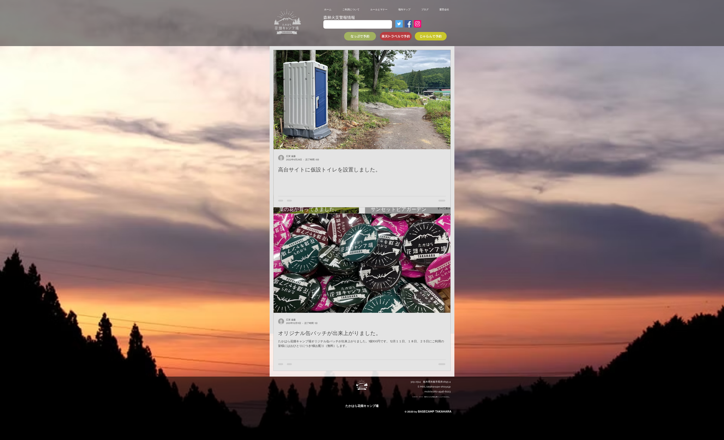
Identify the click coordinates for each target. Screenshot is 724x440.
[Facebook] (408, 23)
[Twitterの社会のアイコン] (399, 23)
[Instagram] (417, 23)
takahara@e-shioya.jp (438, 386)
